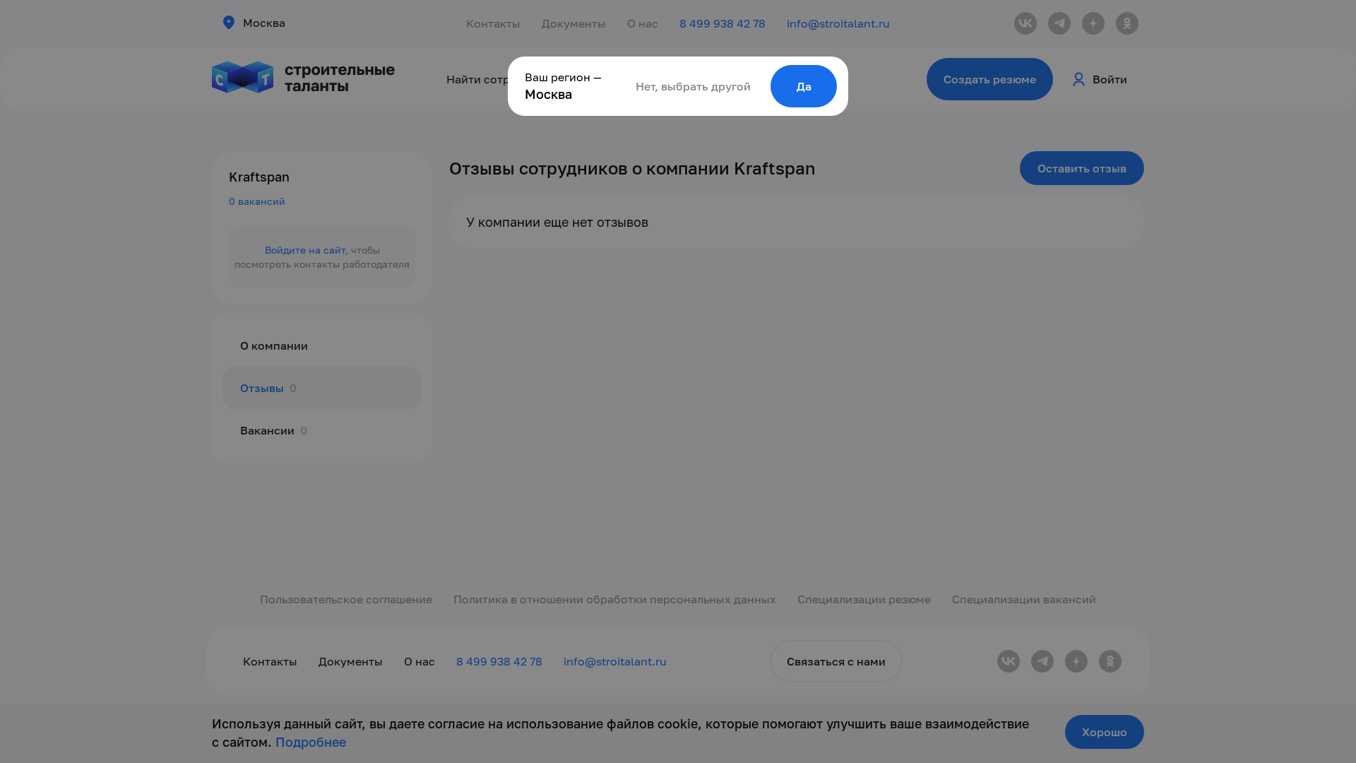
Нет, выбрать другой (693, 86)
